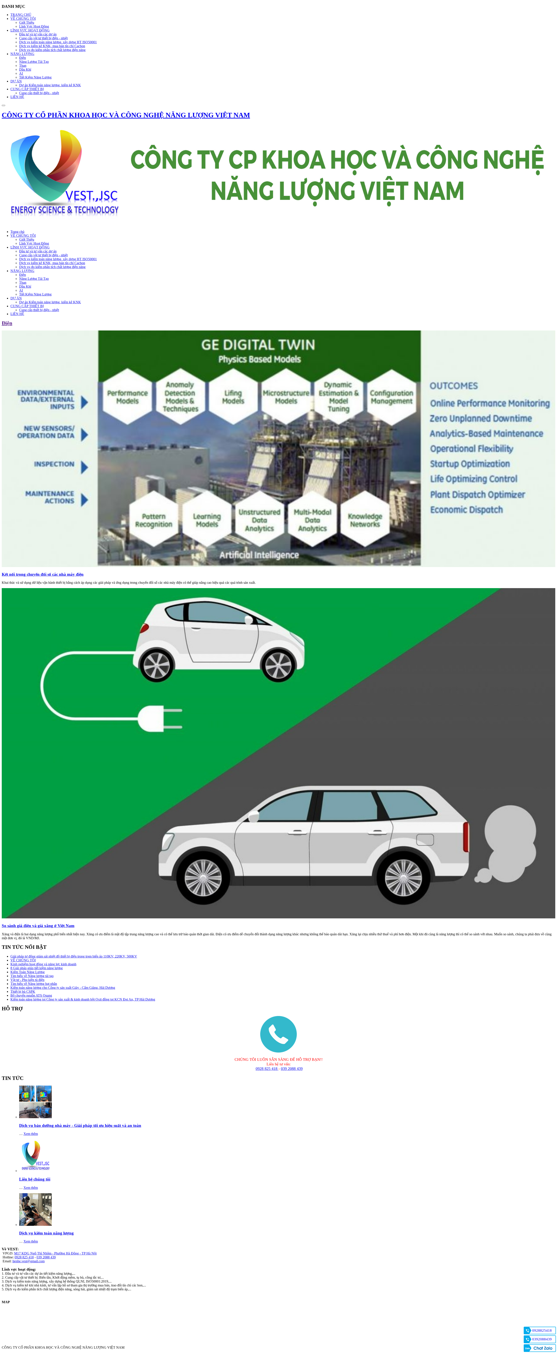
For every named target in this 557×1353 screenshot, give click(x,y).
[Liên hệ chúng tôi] (35, 1171)
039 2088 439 (292, 1068)
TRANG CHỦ (20, 15)
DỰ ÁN (16, 298)
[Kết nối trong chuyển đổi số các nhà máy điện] (278, 566)
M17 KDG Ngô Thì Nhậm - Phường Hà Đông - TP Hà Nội (55, 1253)
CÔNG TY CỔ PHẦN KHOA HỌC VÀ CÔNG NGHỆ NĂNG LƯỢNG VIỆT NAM (126, 115)
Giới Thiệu (26, 239)
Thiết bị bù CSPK (22, 991)
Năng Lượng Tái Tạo (34, 278)
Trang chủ (17, 232)
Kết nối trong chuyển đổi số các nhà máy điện (43, 574)
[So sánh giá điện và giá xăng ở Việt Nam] (278, 917)
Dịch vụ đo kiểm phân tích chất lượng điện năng (52, 267)
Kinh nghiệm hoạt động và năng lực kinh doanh (43, 964)
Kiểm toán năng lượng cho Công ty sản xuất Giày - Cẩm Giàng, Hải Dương (62, 987)
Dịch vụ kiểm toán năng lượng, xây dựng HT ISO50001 (58, 259)
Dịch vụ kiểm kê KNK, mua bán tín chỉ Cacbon (52, 263)
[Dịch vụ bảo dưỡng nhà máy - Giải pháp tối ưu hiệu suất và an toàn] (35, 1117)
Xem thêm (30, 1134)
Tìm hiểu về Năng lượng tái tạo (32, 976)
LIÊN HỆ (17, 97)
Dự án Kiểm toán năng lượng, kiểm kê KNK (50, 302)
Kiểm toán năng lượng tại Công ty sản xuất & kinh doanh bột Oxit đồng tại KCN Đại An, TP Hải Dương (82, 999)
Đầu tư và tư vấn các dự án (38, 251)
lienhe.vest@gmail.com (28, 1261)
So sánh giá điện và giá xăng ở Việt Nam (38, 925)
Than (22, 282)
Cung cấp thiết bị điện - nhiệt (39, 310)
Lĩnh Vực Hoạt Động (34, 243)
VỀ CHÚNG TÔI (23, 235)
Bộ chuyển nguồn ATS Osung (31, 995)
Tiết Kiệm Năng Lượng (35, 294)
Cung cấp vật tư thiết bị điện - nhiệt (43, 255)
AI (21, 290)
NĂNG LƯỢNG (22, 271)
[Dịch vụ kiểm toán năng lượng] (35, 1224)
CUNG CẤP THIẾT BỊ (27, 306)
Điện (22, 275)
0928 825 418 (267, 1068)
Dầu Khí (25, 286)
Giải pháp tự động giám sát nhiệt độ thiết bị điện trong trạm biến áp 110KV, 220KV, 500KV (73, 956)
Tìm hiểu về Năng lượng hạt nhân (33, 984)
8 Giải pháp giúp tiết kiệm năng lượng (36, 968)
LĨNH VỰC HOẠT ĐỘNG (30, 247)
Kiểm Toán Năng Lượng (27, 972)
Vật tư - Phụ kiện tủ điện (27, 980)
